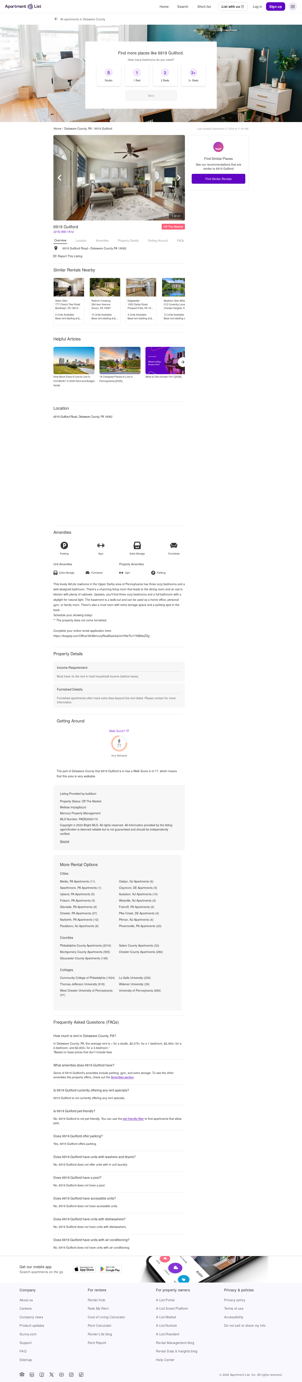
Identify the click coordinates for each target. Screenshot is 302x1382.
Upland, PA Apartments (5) (77, 894)
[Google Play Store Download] (110, 1269)
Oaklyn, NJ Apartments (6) (136, 881)
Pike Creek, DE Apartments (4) (139, 913)
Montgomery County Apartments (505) (85, 952)
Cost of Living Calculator (106, 1317)
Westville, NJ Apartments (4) (137, 900)
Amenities (102, 240)
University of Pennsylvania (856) (140, 990)
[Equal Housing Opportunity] (22, 1374)
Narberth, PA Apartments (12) (79, 919)
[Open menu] (292, 6)
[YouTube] (61, 1374)
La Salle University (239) (135, 978)
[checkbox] (109, 75)
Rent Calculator (100, 1325)
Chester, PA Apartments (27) (78, 913)
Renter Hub (96, 1300)
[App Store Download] (84, 1269)
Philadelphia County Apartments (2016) (85, 945)
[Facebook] (41, 1374)
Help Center (165, 1359)
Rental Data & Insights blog (177, 1351)
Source (64, 841)
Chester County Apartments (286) (141, 952)
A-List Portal (165, 1300)
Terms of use (233, 1308)
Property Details (128, 240)
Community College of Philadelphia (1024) (87, 978)
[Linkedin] (31, 1374)
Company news (31, 1317)
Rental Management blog (175, 1342)
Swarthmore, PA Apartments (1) (80, 888)
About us (26, 1300)
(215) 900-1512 (63, 232)
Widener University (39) (134, 984)
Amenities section (122, 1077)
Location (81, 240)
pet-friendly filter (133, 1119)
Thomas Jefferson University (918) (82, 984)
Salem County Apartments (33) (139, 945)
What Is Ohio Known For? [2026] (163, 376)
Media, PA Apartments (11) (77, 881)
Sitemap (26, 1359)
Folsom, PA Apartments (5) (77, 900)
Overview (60, 240)
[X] (51, 1374)
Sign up (275, 6)
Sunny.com (28, 1334)
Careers (26, 1308)
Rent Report (97, 1342)
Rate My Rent (98, 1308)
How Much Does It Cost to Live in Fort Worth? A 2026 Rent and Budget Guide (74, 381)
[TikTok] (81, 1374)
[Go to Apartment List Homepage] (23, 6)
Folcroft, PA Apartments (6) (136, 907)
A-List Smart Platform (172, 1308)
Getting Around (158, 240)
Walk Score (117, 731)
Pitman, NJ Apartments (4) (136, 919)
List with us (230, 6)
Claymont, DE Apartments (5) (138, 888)
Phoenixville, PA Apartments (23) (140, 926)
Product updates (32, 1325)
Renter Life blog (100, 1334)
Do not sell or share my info (245, 1325)
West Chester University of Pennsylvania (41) (86, 992)
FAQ (23, 1351)
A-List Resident (167, 1334)
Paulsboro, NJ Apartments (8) (79, 926)
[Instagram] (71, 1374)
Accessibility (233, 1317)
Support (25, 1342)
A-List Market (166, 1317)
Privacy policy (234, 1300)
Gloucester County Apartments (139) (84, 958)
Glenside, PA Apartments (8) (78, 907)
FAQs (180, 240)
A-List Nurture (166, 1325)
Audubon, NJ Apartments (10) (138, 894)
